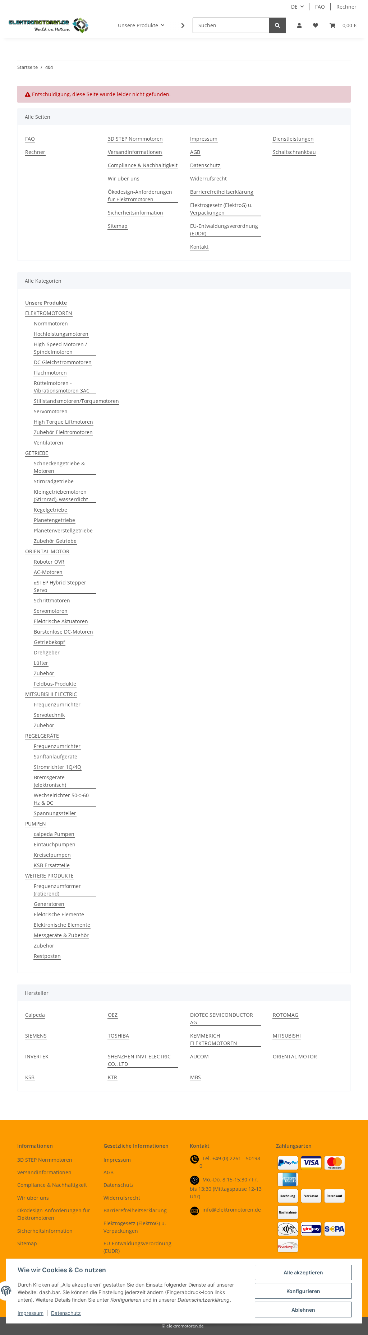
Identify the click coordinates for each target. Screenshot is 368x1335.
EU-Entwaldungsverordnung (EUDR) (224, 229)
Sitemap (118, 225)
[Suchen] (277, 25)
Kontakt (199, 246)
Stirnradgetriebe (54, 481)
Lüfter (41, 662)
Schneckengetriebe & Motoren (59, 467)
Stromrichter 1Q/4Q (57, 766)
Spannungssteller (55, 813)
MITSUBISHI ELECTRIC (51, 694)
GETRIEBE (36, 453)
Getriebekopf (49, 642)
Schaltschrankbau (294, 152)
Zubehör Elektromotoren (63, 432)
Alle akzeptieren (303, 1272)
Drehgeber (47, 652)
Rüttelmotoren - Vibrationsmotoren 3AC (61, 387)
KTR (112, 1077)
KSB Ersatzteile (52, 865)
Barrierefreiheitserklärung (221, 191)
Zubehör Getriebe (55, 540)
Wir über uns (123, 178)
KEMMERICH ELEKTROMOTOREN (213, 1039)
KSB (29, 1077)
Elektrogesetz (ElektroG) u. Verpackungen (221, 209)
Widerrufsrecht (208, 178)
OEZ (113, 1014)
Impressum (30, 1313)
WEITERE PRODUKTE (49, 875)
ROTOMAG (285, 1014)
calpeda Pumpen (54, 834)
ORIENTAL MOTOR (47, 551)
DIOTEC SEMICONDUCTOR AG (221, 1018)
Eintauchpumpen (54, 844)
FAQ (320, 6)
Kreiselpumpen (52, 854)
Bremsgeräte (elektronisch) (50, 781)
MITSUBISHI (287, 1035)
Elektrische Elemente (59, 914)
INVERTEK (37, 1056)
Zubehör (44, 673)
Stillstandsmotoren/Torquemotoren (76, 401)
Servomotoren (51, 411)
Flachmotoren (50, 372)
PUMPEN (35, 823)
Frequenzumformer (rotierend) (57, 890)
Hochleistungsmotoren (61, 333)
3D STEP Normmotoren (135, 138)
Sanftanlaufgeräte (55, 756)
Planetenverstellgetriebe (63, 530)
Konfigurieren (303, 1291)
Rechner (346, 6)
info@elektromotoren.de (231, 1209)
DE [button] (294, 6)
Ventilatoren (48, 442)
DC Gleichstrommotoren (63, 362)
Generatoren (49, 904)
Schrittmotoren (52, 600)
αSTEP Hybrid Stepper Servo (60, 586)
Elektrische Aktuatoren (61, 621)
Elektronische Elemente (62, 924)
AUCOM (199, 1056)
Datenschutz (66, 1313)
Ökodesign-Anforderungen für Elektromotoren (140, 195)
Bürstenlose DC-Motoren (63, 631)
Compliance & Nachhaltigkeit (143, 165)
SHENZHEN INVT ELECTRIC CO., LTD (139, 1060)
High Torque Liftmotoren (63, 421)
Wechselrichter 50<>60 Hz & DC (61, 799)
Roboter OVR (49, 561)
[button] (299, 25)
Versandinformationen (135, 152)
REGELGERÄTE (42, 735)
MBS (195, 1077)
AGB (195, 152)
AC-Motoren (48, 572)
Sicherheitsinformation (135, 212)
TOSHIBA (118, 1035)
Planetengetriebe (54, 520)
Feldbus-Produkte (55, 683)
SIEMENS (36, 1035)
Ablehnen (303, 1310)
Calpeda (35, 1014)
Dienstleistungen (293, 138)
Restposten (47, 956)
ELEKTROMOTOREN (48, 313)
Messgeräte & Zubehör (61, 935)
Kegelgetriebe (50, 509)
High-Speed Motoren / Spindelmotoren (60, 348)
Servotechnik (49, 714)
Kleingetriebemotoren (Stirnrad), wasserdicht (61, 495)
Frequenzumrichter (57, 704)
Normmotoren (51, 323)
